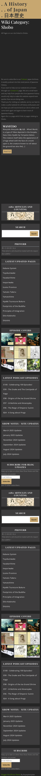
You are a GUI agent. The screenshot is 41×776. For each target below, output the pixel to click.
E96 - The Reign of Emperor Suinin (18, 408)
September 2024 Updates (14, 445)
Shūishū (6, 320)
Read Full (7, 151)
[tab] (37, 9)
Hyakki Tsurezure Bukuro (14, 301)
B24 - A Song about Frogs (14, 412)
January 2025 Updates (13, 435)
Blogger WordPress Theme (10, 774)
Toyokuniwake (9, 273)
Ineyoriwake (8, 282)
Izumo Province (10, 287)
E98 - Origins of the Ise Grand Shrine (19, 398)
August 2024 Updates (12, 449)
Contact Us (14, 91)
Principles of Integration (13, 311)
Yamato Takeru (9, 292)
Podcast (24, 79)
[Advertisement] (20, 56)
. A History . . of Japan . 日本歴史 (14, 9)
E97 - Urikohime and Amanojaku (17, 403)
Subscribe (6, 481)
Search (20, 227)
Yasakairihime (9, 278)
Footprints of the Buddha (14, 306)
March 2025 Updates (12, 430)
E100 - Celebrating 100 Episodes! (17, 385)
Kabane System (9, 268)
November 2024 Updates (14, 440)
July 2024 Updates (11, 454)
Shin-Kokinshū (9, 316)
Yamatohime (8, 297)
